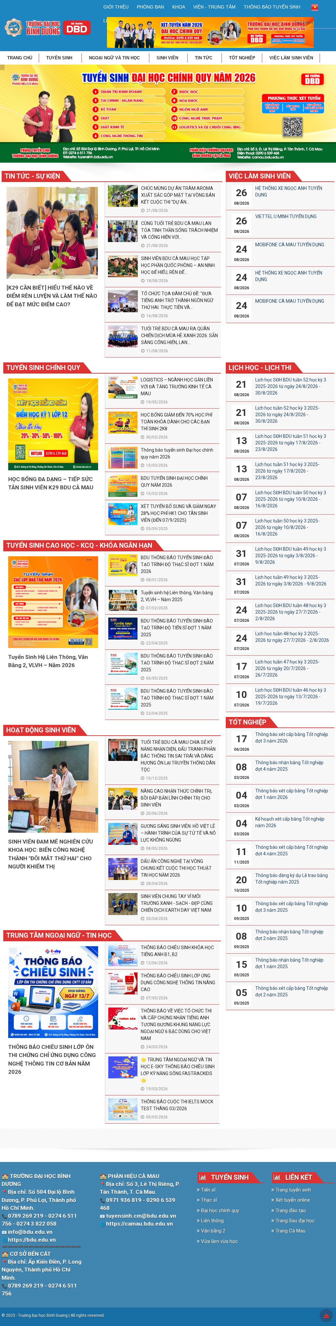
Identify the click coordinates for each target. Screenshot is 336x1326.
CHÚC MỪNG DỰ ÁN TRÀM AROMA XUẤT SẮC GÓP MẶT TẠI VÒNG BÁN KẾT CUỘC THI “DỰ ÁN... (178, 195)
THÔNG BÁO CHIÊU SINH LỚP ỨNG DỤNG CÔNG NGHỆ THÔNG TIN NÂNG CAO (178, 982)
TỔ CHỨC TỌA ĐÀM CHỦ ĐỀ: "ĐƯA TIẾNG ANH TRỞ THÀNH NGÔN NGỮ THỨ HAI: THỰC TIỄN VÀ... (177, 300)
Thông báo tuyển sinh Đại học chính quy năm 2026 (177, 453)
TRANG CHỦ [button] (19, 57)
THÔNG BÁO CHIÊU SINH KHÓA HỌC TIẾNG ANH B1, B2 (177, 951)
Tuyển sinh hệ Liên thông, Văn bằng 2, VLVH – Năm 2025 (177, 596)
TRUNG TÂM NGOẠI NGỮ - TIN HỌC (59, 935)
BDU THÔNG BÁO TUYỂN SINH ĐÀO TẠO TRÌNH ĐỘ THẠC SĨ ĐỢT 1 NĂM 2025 (177, 697)
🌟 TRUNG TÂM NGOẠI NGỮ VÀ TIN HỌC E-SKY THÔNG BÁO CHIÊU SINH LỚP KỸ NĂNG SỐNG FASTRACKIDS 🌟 (178, 1070)
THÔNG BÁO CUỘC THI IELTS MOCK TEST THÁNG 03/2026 (177, 1105)
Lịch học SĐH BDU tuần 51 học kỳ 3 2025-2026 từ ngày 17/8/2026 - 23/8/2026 (290, 443)
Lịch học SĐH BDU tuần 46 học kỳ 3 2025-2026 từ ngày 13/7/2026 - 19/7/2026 (290, 696)
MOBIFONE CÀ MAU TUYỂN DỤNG (289, 244)
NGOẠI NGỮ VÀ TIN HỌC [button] (115, 57)
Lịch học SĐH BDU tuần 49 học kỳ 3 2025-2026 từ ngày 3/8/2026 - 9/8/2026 (290, 555)
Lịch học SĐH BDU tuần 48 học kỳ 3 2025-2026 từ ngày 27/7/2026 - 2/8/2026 (290, 612)
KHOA (178, 7)
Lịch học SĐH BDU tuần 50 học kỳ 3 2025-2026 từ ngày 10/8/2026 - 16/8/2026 (290, 499)
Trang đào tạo (290, 1211)
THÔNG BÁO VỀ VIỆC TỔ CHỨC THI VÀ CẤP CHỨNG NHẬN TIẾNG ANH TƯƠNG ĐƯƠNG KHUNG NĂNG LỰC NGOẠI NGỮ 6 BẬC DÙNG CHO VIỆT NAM (176, 1024)
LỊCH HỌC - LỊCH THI (260, 368)
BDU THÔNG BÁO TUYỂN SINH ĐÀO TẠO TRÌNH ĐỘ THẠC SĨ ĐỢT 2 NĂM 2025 (177, 662)
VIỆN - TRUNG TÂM (214, 7)
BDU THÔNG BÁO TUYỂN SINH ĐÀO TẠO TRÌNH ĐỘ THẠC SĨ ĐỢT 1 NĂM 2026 (177, 564)
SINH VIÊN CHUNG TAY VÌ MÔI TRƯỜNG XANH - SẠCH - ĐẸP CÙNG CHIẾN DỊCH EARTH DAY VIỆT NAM (177, 903)
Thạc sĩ (208, 1200)
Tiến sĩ (208, 1190)
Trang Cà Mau (289, 1231)
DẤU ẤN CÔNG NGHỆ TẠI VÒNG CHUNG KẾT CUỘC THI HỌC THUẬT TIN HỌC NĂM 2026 (176, 868)
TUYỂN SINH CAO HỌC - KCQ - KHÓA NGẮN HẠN (79, 545)
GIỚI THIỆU (116, 7)
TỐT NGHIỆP (247, 722)
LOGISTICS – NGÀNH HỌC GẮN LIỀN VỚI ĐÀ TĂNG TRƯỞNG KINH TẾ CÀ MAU (177, 386)
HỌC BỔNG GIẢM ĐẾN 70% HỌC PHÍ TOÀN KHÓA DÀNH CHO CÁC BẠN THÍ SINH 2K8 (176, 421)
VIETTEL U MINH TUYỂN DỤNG (286, 216)
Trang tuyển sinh (292, 1190)
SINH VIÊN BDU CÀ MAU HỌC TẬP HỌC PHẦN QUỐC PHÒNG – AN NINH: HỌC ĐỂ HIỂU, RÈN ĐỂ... (178, 265)
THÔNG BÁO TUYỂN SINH (272, 7)
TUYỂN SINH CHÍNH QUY (43, 368)
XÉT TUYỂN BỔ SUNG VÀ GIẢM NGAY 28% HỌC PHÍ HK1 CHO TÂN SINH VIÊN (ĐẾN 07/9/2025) (178, 513)
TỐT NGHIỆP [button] (242, 57)
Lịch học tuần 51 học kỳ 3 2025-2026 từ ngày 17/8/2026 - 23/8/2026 (287, 471)
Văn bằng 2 (212, 1231)
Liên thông (212, 1221)
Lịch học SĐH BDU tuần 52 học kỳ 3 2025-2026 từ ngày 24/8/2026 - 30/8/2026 (290, 386)
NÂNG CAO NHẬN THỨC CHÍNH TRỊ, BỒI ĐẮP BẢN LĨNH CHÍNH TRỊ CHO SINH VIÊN (176, 797)
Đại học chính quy (219, 1211)
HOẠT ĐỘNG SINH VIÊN (41, 730)
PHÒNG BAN (150, 7)
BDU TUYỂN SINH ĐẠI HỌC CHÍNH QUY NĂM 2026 (174, 482)
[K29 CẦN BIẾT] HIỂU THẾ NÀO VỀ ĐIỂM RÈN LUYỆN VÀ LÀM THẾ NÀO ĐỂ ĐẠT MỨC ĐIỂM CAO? (52, 296)
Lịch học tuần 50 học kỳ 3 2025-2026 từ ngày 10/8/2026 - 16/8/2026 (287, 527)
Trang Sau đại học (294, 1221)
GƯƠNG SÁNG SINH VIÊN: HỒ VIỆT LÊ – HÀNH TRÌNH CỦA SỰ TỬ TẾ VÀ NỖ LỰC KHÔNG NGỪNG (178, 833)
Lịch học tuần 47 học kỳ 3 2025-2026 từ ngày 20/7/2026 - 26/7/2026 (287, 668)
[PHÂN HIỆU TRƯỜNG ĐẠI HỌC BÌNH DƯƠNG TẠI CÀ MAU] (47, 27)
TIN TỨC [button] (204, 57)
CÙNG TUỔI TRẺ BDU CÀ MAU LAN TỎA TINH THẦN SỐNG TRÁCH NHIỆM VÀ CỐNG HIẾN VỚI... (179, 230)
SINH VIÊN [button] (168, 57)
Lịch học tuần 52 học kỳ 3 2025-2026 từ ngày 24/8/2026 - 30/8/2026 (287, 414)
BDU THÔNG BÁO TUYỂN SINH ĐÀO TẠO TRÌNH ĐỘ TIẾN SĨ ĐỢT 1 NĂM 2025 (177, 627)
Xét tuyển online (292, 1200)
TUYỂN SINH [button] (60, 57)
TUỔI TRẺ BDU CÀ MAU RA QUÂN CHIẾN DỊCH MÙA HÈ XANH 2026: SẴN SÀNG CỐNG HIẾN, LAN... (179, 335)
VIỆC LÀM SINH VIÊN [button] (291, 57)
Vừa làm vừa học (219, 1241)
